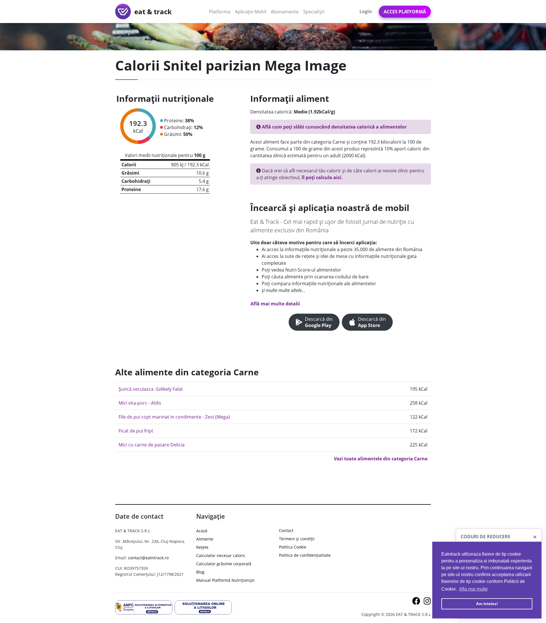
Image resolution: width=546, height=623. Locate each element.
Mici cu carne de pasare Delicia (152, 445)
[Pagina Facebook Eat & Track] (416, 602)
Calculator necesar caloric (220, 555)
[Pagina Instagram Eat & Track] (427, 602)
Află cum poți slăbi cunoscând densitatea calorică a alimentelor (334, 127)
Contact (286, 530)
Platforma (221, 11)
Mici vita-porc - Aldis (140, 403)
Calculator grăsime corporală (223, 563)
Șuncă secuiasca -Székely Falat (151, 389)
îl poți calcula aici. (322, 177)
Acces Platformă (405, 12)
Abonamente (285, 12)
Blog (200, 572)
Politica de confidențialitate (305, 555)
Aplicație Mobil (251, 11)
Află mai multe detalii (275, 304)
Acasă (201, 530)
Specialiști (313, 12)
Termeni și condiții (297, 538)
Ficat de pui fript (136, 431)
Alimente (204, 539)
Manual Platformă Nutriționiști (225, 580)
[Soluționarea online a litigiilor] (203, 607)
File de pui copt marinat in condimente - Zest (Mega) (174, 417)
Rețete (202, 547)
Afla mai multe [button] (473, 589)
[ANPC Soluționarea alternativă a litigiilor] (143, 607)
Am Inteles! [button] (487, 603)
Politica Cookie (292, 547)
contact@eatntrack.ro (148, 557)
